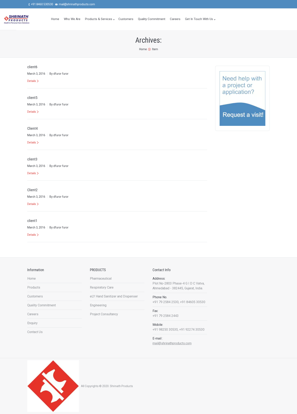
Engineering (98, 305)
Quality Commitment (41, 305)
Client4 (32, 128)
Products (33, 287)
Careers (32, 314)
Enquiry (32, 323)
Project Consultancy (104, 314)
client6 (32, 67)
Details (31, 81)
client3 (32, 159)
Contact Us (35, 332)
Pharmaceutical (101, 278)
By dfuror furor (59, 73)
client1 (32, 221)
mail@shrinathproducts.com (172, 343)
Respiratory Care (102, 287)
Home (143, 49)
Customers (35, 296)
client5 (32, 98)
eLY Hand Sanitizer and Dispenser (114, 296)
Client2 (32, 190)
